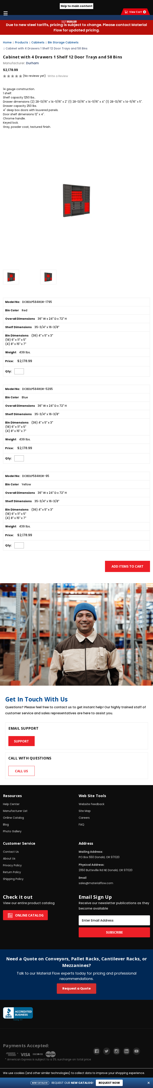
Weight (10, 352)
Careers (84, 818)
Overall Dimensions (20, 319)
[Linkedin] (126, 1051)
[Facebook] (96, 1051)
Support (21, 741)
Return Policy (12, 872)
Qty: (8, 371)
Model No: (12, 302)
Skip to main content (76, 6)
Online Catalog (13, 818)
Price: (9, 361)
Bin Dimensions (16, 336)
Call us (21, 771)
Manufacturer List (15, 811)
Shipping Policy (13, 879)
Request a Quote (76, 988)
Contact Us (11, 852)
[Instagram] (116, 1051)
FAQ (81, 825)
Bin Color (12, 310)
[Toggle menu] (5, 13)
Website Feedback (91, 804)
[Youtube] (136, 1051)
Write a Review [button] (58, 76)
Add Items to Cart (127, 566)
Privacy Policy (12, 865)
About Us (9, 859)
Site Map (85, 811)
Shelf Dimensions (18, 327)
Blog (6, 825)
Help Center (11, 804)
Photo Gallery (12, 831)
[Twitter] (106, 1051)
